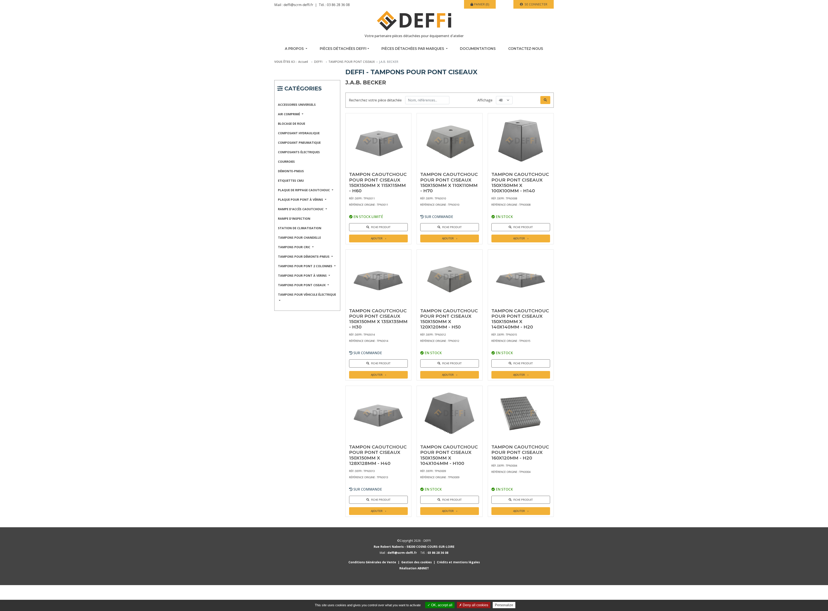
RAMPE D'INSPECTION (294, 218)
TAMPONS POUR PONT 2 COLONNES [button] (305, 266)
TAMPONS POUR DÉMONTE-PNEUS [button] (304, 256)
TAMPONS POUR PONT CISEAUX (351, 62)
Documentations (478, 49)
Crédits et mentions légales (458, 562)
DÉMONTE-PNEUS (291, 171)
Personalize (504, 605)
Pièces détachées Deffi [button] (343, 49)
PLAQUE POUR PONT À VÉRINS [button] (301, 199)
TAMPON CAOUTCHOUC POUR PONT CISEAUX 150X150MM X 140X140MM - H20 (520, 319)
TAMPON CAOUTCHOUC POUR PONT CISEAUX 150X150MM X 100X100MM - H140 (520, 182)
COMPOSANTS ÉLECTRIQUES (299, 152)
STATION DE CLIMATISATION (299, 228)
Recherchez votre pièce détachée (375, 100)
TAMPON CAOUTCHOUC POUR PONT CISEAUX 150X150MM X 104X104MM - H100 (449, 455)
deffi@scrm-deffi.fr (298, 4)
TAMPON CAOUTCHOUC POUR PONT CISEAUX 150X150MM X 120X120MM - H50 (449, 319)
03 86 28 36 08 (338, 4)
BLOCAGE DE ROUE (291, 124)
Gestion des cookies (416, 562)
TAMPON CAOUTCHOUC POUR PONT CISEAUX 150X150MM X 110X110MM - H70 (449, 182)
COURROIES (286, 161)
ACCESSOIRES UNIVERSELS (297, 105)
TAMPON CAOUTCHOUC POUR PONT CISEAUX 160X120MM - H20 (520, 452)
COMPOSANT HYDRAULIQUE (299, 133)
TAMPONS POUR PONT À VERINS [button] (303, 275)
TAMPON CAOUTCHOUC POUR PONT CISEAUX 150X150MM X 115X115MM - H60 (378, 182)
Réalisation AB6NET (414, 568)
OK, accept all (441, 605)
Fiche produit (380, 227)
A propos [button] (295, 49)
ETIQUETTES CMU (291, 180)
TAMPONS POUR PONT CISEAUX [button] (302, 285)
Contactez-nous (525, 49)
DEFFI (318, 62)
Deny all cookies (475, 605)
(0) (481, 4)
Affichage (484, 100)
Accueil (303, 62)
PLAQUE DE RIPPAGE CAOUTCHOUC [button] (304, 190)
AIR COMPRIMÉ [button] (289, 114)
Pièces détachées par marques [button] (413, 49)
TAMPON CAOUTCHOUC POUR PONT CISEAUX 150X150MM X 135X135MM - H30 (378, 319)
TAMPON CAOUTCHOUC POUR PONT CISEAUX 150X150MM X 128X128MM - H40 (378, 455)
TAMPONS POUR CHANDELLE (299, 237)
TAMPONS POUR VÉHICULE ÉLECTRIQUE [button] (307, 294)
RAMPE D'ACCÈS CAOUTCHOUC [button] (301, 209)
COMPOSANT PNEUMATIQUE (299, 143)
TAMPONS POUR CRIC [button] (294, 247)
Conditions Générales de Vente (372, 562)
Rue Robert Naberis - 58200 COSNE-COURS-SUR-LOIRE (414, 547)
